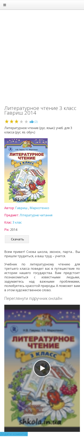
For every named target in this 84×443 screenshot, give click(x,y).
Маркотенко (39, 208)
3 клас (17, 222)
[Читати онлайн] (42, 368)
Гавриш (21, 208)
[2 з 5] (11, 121)
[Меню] (4, 5)
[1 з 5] (6, 121)
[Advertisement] (42, 56)
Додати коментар (14, 434)
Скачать (17, 239)
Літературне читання (36, 215)
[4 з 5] (21, 121)
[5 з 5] (26, 121)
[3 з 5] (16, 121)
